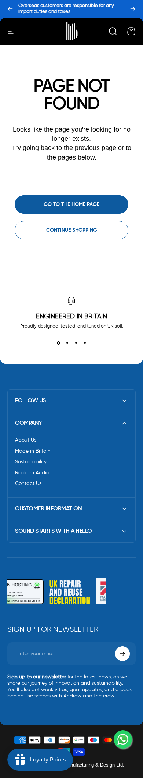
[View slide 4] (84, 342)
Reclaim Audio (32, 472)
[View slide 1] (58, 342)
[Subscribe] (122, 653)
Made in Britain (33, 451)
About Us (25, 440)
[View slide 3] (76, 342)
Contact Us (28, 483)
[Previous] (10, 9)
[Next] (133, 9)
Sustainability (31, 461)
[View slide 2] (67, 342)
